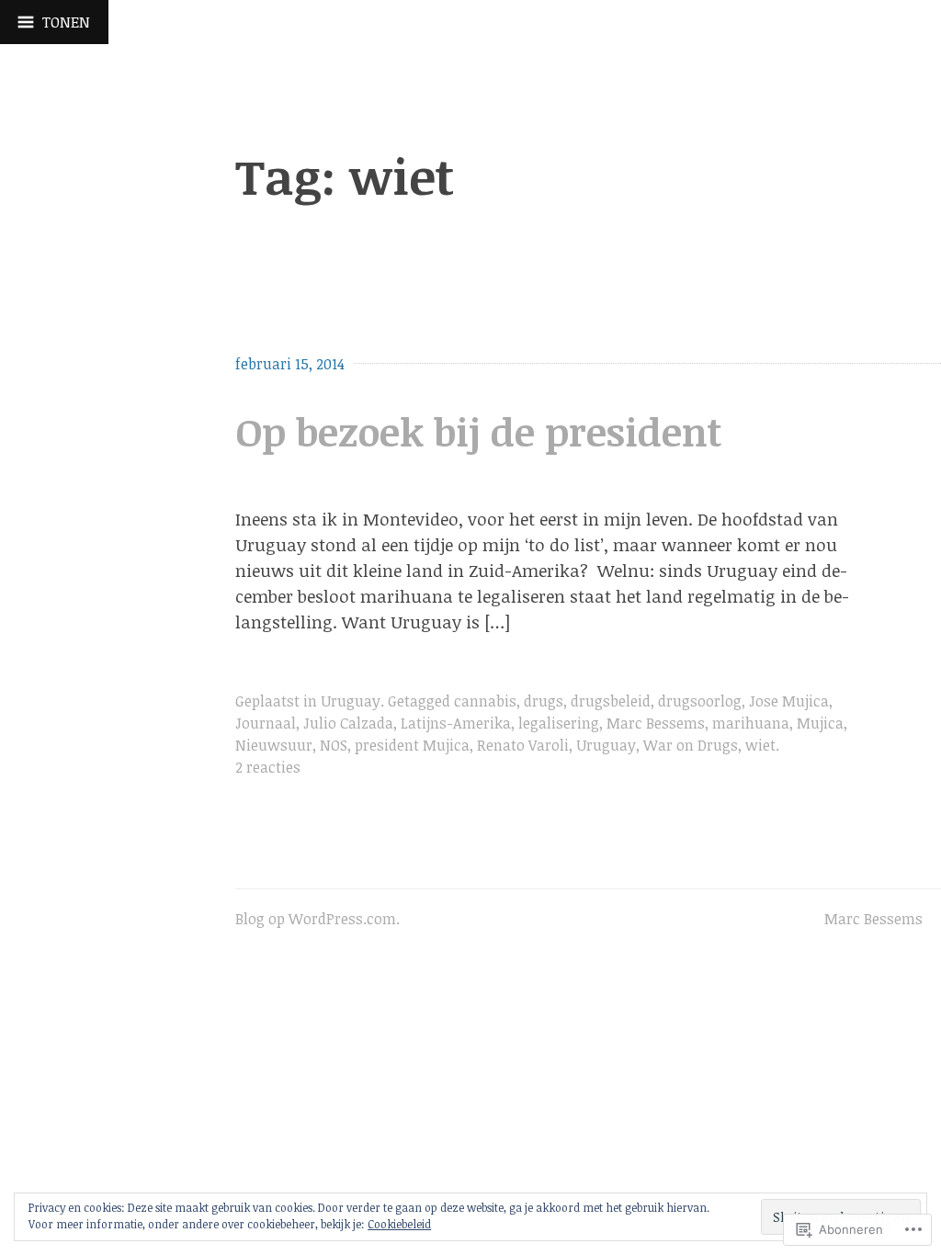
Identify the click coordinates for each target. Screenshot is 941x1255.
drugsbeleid (611, 701)
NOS (333, 745)
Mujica (820, 723)
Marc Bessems (656, 723)
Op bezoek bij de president (478, 431)
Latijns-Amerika (456, 723)
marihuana (750, 723)
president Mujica (412, 745)
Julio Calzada (348, 723)
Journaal (265, 723)
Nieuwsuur (273, 745)
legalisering (558, 723)
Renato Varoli (523, 745)
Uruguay (350, 701)
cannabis (485, 701)
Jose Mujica (789, 701)
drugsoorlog (700, 701)
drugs (543, 701)
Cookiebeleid (399, 1223)
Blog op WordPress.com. (317, 919)
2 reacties (267, 767)
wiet (760, 745)
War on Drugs (690, 745)
